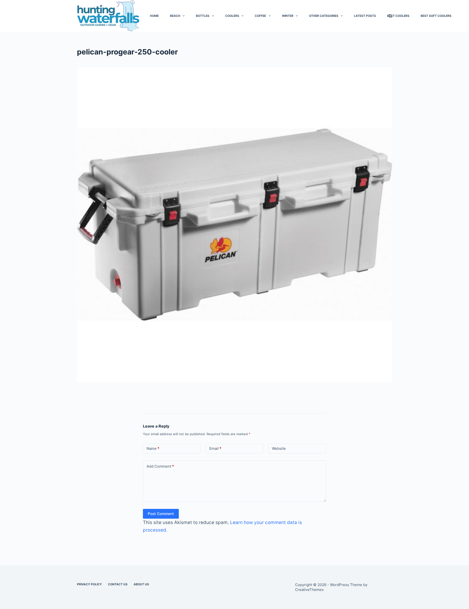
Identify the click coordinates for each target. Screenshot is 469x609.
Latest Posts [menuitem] (365, 16)
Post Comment (161, 513)
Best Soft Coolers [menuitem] (436, 16)
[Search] (390, 16)
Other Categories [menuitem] (323, 16)
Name (153, 448)
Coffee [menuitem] (260, 16)
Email (215, 448)
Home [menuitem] (154, 16)
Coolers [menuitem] (232, 16)
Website (279, 448)
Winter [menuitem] (287, 16)
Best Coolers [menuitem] (398, 16)
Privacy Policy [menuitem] (89, 584)
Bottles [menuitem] (202, 16)
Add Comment (160, 466)
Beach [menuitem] (175, 16)
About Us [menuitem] (141, 584)
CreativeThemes (309, 589)
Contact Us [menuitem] (118, 584)
